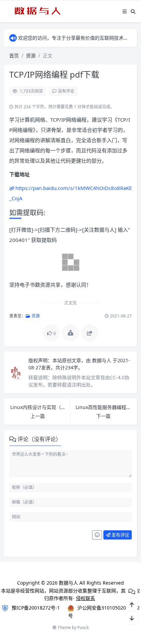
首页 (14, 55)
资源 (31, 55)
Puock (83, 627)
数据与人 (102, 360)
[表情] (97, 535)
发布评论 (120, 535)
